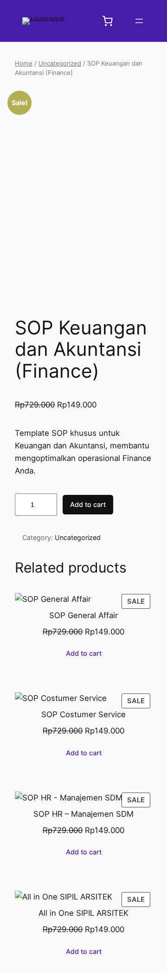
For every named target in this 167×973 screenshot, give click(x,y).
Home (23, 63)
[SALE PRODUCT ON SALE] (53, 598)
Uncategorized (60, 63)
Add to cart (88, 504)
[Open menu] (139, 21)
